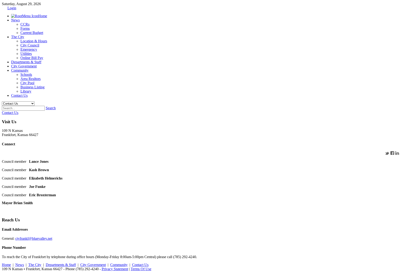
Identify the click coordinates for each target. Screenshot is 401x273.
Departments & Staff (61, 265)
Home (6, 265)
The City (34, 265)
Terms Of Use (141, 269)
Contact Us (140, 265)
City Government (93, 265)
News (19, 265)
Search (51, 108)
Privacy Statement (115, 269)
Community (119, 265)
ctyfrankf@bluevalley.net (33, 238)
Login (11, 8)
